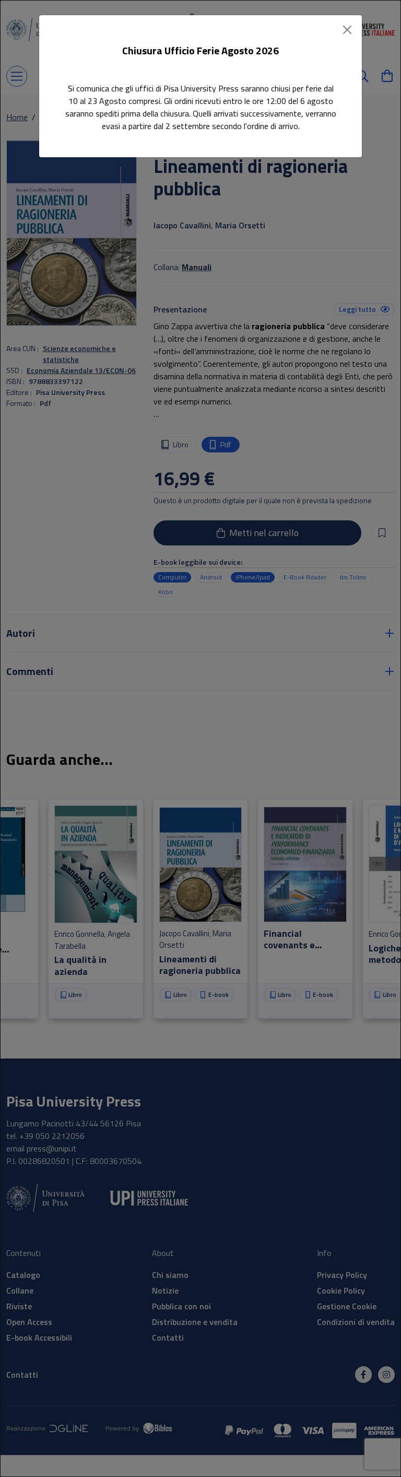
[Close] (347, 29)
